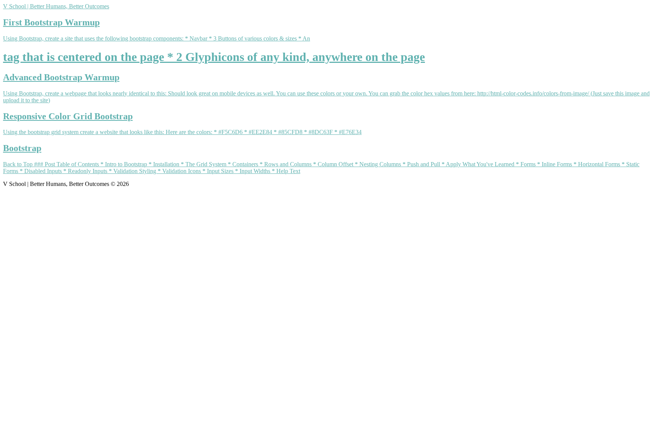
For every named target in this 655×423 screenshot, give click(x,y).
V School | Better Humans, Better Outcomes (56, 6)
